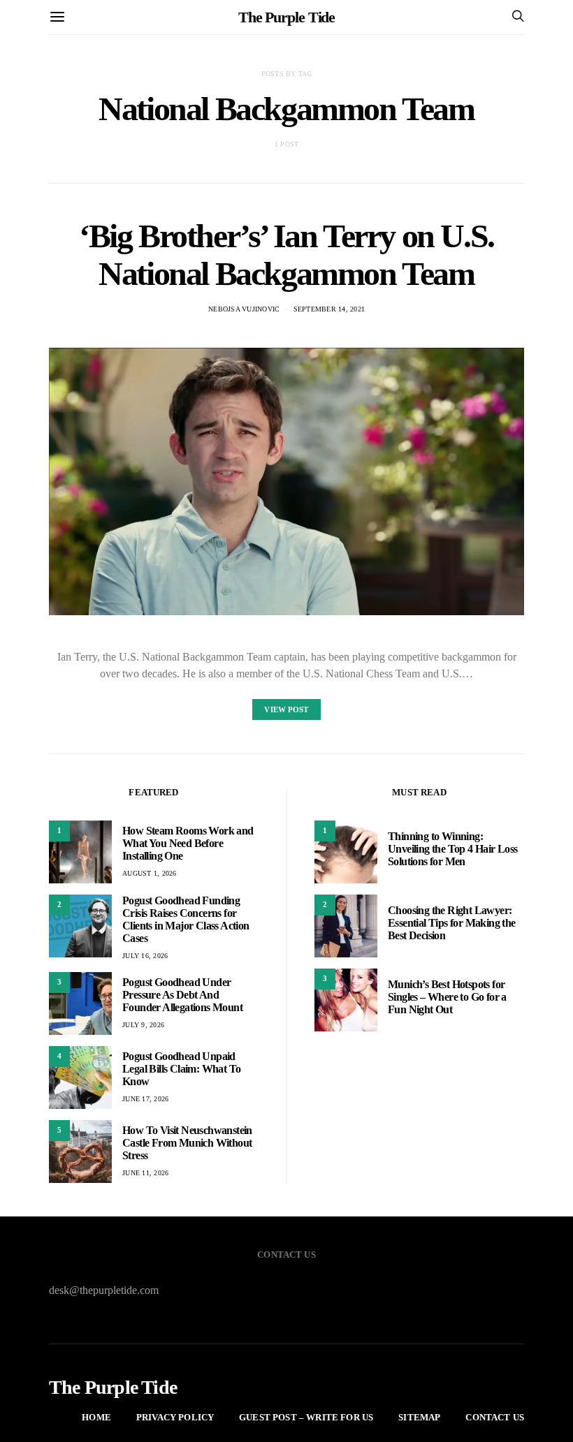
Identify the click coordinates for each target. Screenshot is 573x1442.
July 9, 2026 (143, 1025)
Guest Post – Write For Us (306, 1417)
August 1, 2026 (149, 873)
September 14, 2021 (329, 309)
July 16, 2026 (145, 955)
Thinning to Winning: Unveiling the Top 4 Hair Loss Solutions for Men (453, 848)
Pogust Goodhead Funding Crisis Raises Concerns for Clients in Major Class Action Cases (185, 919)
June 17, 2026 (145, 1099)
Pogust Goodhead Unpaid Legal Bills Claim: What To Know (181, 1068)
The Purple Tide (286, 17)
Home (96, 1417)
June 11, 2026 (145, 1173)
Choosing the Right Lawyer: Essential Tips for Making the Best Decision (452, 922)
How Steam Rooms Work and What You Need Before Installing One (188, 843)
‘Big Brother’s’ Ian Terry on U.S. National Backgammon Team (286, 254)
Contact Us (494, 1417)
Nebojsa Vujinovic (244, 309)
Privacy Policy (175, 1417)
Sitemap (419, 1417)
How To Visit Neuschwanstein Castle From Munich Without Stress (187, 1142)
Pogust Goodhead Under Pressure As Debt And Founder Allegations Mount (182, 994)
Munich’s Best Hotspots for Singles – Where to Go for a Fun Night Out (447, 996)
